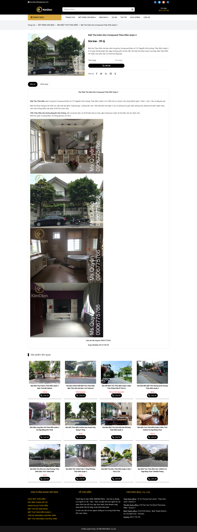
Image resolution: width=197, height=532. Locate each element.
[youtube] (164, 2)
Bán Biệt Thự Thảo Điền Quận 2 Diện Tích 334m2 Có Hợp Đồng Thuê (152, 428)
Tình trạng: (92, 60)
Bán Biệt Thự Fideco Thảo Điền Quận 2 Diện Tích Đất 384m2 (45, 387)
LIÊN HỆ (147, 17)
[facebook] (156, 2)
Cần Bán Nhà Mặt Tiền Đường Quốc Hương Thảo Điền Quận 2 (152, 387)
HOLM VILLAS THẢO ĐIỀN (38, 506)
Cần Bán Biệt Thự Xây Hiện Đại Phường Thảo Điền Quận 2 (116, 428)
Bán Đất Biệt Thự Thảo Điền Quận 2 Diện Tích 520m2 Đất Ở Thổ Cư (116, 387)
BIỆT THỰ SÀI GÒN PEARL (38, 509)
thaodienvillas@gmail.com (39, 2)
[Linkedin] (106, 73)
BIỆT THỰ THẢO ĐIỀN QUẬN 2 (39, 512)
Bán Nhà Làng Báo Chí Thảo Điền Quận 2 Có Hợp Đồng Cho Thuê (44, 428)
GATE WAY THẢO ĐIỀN (36, 499)
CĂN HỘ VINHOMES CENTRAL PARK (42, 515)
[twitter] (160, 2)
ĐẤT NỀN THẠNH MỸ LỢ (37, 502)
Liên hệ (107, 66)
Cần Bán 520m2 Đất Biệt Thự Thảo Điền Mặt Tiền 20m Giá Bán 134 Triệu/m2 (80, 387)
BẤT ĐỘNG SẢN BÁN (86, 17)
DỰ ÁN (114, 17)
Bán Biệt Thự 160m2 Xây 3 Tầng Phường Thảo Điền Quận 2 (80, 470)
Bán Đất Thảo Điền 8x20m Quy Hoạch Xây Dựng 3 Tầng (81, 428)
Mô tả (32, 84)
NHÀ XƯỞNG (135, 17)
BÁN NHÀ (103, 17)
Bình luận (44, 84)
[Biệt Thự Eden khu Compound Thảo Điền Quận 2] (44, 9)
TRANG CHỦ (70, 17)
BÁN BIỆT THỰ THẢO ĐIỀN (67, 25)
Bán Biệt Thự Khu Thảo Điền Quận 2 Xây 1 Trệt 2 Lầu (116, 470)
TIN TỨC (123, 17)
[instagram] (168, 2)
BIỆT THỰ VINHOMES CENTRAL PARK (42, 519)
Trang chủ (31, 25)
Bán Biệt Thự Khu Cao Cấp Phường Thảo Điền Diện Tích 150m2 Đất (44, 470)
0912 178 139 (164, 11)
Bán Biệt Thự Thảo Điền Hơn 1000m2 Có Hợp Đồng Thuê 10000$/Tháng (152, 470)
